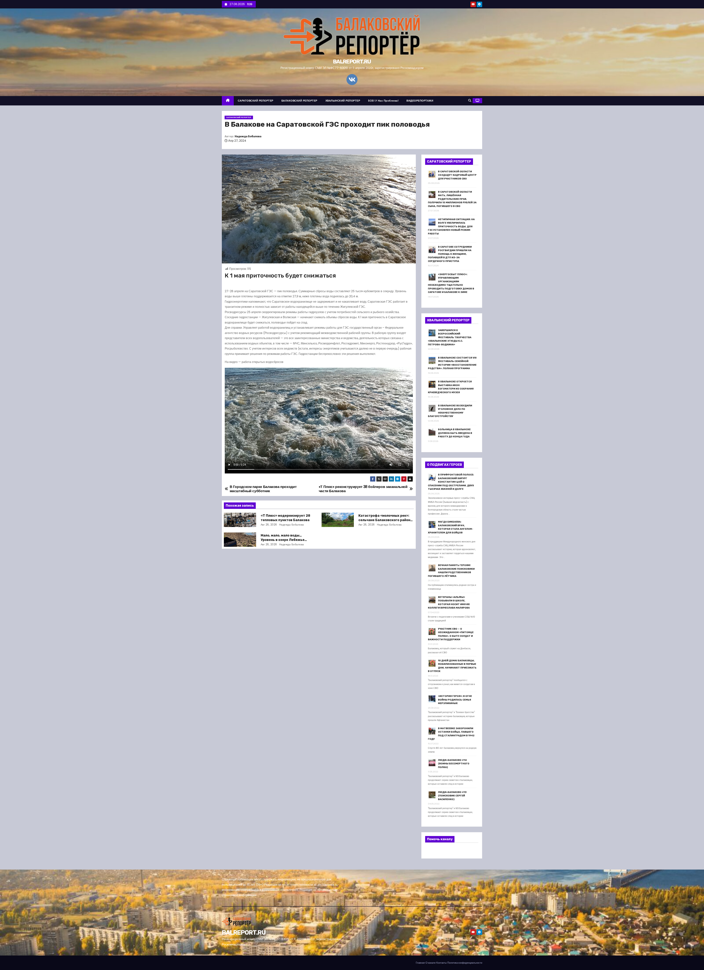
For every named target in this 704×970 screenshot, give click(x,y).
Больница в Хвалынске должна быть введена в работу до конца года (455, 433)
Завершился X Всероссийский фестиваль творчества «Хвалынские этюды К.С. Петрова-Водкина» (449, 337)
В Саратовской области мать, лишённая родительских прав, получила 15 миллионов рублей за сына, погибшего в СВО (452, 198)
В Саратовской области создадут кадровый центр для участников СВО (457, 175)
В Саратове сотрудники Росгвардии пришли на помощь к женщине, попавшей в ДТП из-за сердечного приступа (450, 253)
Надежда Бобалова (248, 136)
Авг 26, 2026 (269, 524)
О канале (431, 963)
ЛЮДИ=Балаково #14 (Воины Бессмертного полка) (453, 764)
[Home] (228, 100)
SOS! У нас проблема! (383, 100)
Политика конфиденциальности (464, 963)
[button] (469, 100)
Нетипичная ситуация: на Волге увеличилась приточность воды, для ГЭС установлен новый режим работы (451, 226)
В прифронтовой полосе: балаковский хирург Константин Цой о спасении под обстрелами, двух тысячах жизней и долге (451, 481)
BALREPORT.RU (352, 61)
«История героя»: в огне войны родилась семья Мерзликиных (455, 700)
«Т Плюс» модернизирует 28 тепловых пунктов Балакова (285, 518)
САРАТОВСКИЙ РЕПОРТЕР (255, 100)
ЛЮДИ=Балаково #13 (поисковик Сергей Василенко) (452, 796)
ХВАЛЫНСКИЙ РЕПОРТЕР (342, 100)
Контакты (441, 963)
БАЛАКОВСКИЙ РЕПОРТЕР (299, 100)
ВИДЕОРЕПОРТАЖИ (419, 100)
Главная (420, 963)
